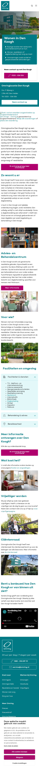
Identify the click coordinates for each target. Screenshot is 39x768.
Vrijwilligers (24, 688)
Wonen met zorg (8, 692)
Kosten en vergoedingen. (20, 468)
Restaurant (11, 395)
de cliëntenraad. (11, 552)
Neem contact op (19, 102)
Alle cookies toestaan (19, 752)
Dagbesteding (12, 401)
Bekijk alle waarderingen (26, 119)
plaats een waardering (8, 121)
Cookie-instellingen (19, 763)
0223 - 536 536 (11, 96)
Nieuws (5, 708)
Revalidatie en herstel (10, 688)
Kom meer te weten (11, 746)
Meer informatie (12, 288)
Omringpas (6, 680)
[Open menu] (36, 5)
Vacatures (24, 684)
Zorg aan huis (7, 696)
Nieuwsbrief (7, 712)
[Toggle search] (32, 5)
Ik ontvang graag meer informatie (19, 167)
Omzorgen (24, 680)
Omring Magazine (9, 716)
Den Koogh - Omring (8, 117)
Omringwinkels (8, 684)
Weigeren (19, 757)
